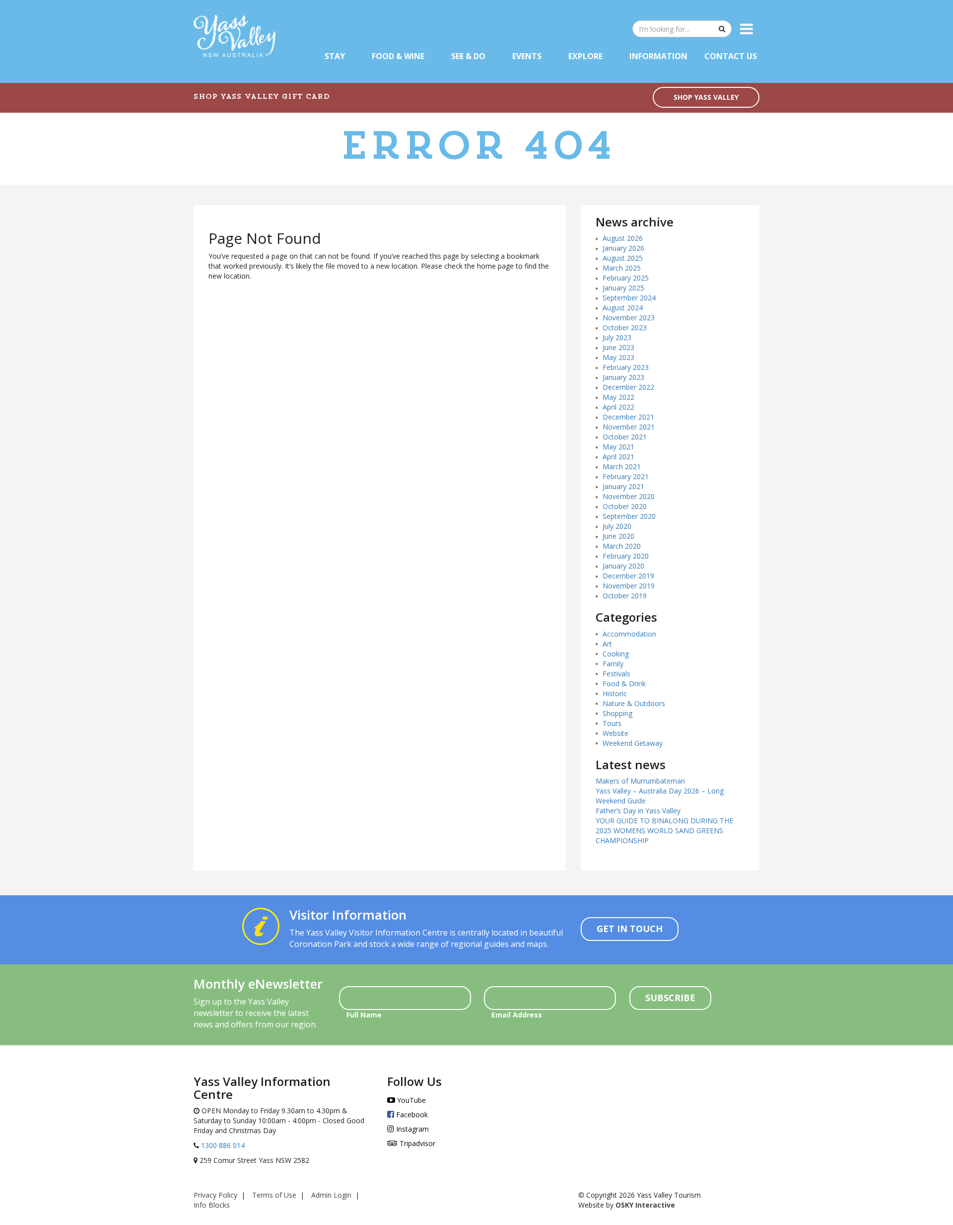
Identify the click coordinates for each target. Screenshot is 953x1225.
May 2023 (618, 357)
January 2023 (623, 377)
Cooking (616, 653)
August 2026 (623, 238)
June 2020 (618, 536)
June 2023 (618, 347)
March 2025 (622, 268)
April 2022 (618, 407)
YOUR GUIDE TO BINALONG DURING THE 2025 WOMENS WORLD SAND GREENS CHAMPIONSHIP (664, 830)
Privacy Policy (215, 1195)
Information (658, 56)
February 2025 (626, 278)
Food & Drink (624, 683)
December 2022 (628, 387)
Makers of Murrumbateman (640, 781)
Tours (612, 723)
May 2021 (618, 446)
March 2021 (622, 466)
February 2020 (626, 556)
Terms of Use (274, 1195)
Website (615, 733)
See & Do (468, 56)
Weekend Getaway (633, 743)
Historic (615, 693)
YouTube (410, 1100)
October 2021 (625, 436)
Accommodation (629, 634)
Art (607, 644)
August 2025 (623, 258)
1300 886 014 (222, 1145)
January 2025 (623, 287)
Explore (585, 56)
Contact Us (730, 56)
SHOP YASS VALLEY (706, 97)
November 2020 (629, 496)
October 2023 (625, 327)
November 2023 (629, 317)
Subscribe (670, 998)
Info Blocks (212, 1205)
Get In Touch (630, 929)
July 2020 (617, 526)
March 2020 (622, 546)
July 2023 (617, 337)
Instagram (411, 1129)
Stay (335, 56)
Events (527, 56)
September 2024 (629, 297)
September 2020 (629, 516)
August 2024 (623, 307)
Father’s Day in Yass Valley (638, 810)
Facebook (411, 1114)
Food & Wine (398, 56)
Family (613, 663)
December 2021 (628, 417)
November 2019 (629, 585)
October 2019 (625, 595)
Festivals (616, 673)
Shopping (617, 713)
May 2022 (618, 397)
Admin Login (331, 1195)
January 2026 (623, 248)
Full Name (364, 1014)
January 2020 (623, 566)
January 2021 (623, 486)
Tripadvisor (416, 1143)
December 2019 (628, 575)
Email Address (516, 1014)
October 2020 (625, 506)
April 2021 (618, 456)
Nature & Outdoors (634, 703)
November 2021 (629, 427)
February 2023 (626, 367)
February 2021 (626, 476)
